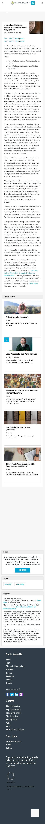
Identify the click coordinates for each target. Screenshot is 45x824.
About (5, 8)
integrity (8, 584)
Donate (5, 12)
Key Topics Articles (13, 709)
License (9, 673)
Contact (9, 680)
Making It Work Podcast (15, 730)
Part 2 (11, 38)
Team (8, 663)
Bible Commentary (13, 706)
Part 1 (6, 38)
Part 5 (6, 41)
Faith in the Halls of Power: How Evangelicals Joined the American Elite (21, 273)
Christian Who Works (13, 741)
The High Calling (12, 716)
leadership (20, 584)
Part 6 (11, 41)
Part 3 (17, 38)
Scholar (9, 748)
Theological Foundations (15, 666)
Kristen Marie (33, 283)
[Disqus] (22, 519)
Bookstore (10, 676)
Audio (8, 726)
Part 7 (17, 41)
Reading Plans (11, 719)
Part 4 (22, 38)
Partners (9, 669)
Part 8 (22, 41)
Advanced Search (12, 689)
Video (8, 723)
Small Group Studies (13, 713)
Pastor (8, 745)
